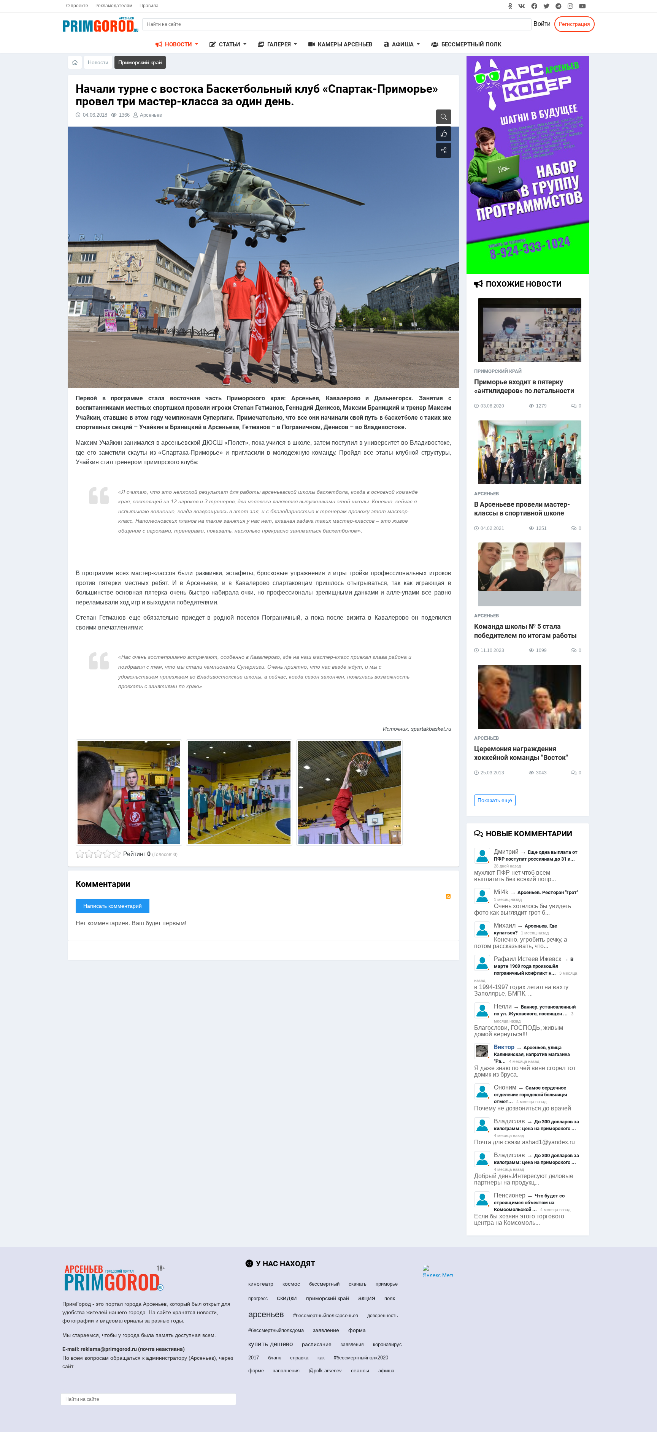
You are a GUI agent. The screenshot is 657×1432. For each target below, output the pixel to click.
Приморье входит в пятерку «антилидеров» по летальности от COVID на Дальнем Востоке (524, 391)
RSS (448, 896)
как (321, 1358)
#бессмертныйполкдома (276, 1330)
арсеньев (266, 1314)
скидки (287, 1298)
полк (389, 1298)
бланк (274, 1358)
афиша (386, 1370)
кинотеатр (260, 1284)
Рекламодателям (113, 5)
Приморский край (498, 371)
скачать (358, 1284)
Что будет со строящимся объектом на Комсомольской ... (529, 1202)
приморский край (327, 1298)
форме (256, 1370)
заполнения (286, 1370)
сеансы (360, 1370)
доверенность (382, 1315)
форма (357, 1330)
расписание (317, 1344)
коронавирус (387, 1344)
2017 (253, 1358)
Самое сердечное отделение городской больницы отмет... (530, 1094)
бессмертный (324, 1284)
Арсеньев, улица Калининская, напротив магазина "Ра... (532, 1054)
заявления (352, 1344)
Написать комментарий (112, 906)
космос (291, 1284)
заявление (326, 1330)
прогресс (258, 1298)
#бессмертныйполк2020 (361, 1358)
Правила (149, 5)
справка (299, 1358)
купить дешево (270, 1344)
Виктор (504, 1047)
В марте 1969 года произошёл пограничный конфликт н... (533, 966)
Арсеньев (151, 115)
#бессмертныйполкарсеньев (325, 1315)
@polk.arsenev (325, 1370)
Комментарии (103, 884)
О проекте (77, 5)
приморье (387, 1284)
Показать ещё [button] (495, 800)
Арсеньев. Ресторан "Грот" (547, 892)
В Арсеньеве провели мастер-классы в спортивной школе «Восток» (522, 513)
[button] (177, 44)
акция (366, 1298)
